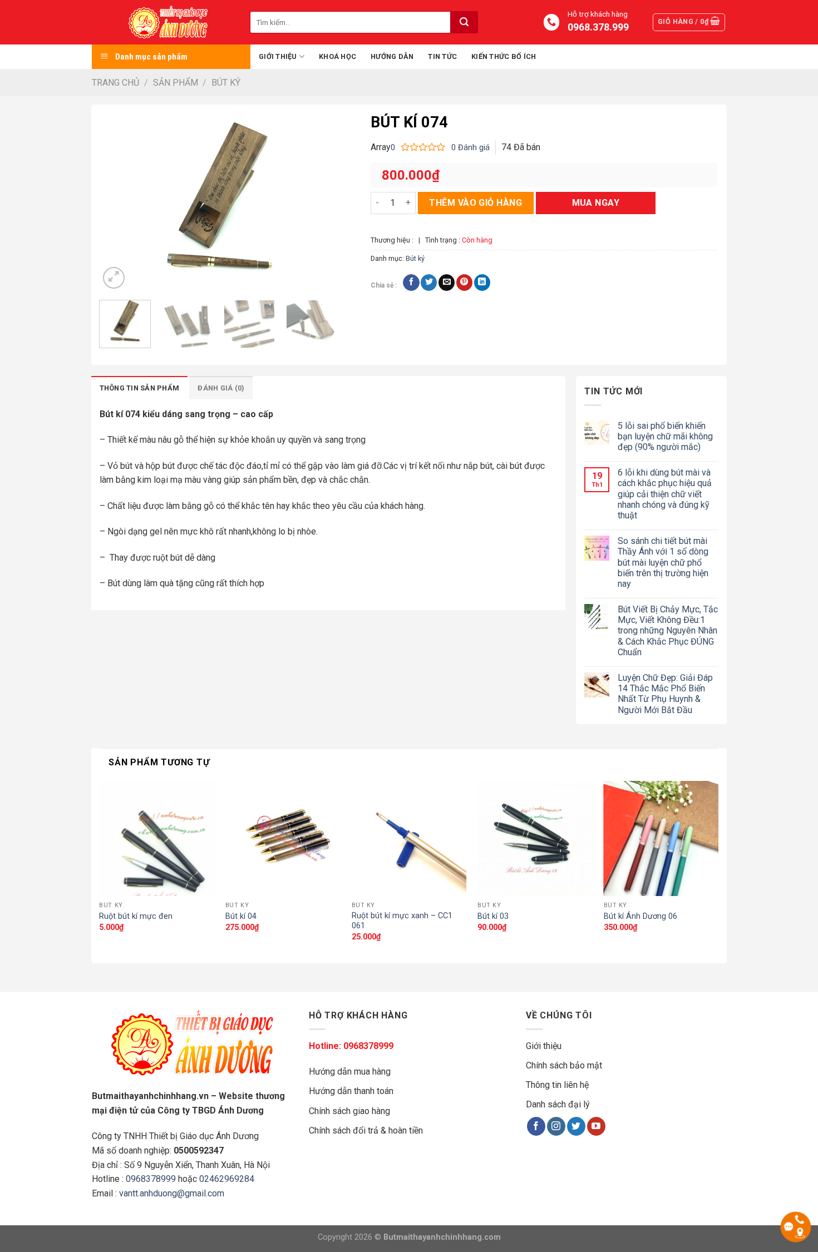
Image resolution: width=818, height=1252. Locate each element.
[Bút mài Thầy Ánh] (171, 22)
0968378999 (151, 1179)
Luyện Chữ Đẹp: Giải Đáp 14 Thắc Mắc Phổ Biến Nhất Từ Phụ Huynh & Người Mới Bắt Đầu (665, 693)
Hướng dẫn (392, 56)
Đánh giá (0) (221, 388)
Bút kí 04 (241, 916)
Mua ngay (596, 202)
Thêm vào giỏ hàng (475, 202)
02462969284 (226, 1179)
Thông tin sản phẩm (140, 388)
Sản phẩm (175, 82)
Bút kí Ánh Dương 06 (640, 916)
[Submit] (464, 22)
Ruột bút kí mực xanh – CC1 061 (402, 921)
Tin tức (442, 56)
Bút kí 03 (493, 916)
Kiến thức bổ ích (503, 56)
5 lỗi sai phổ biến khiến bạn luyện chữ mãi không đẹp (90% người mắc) (665, 436)
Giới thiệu (278, 56)
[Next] (318, 202)
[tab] (139, 387)
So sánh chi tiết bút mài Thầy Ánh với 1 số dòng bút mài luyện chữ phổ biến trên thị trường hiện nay (663, 562)
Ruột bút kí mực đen (136, 916)
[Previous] (118, 202)
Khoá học (337, 56)
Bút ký (225, 82)
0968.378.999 (598, 27)
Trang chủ (115, 82)
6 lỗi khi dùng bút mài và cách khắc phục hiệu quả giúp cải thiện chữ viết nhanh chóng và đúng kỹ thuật (665, 494)
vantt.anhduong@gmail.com (171, 1193)
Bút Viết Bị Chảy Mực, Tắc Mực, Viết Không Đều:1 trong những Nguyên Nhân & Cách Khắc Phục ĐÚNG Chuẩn (668, 630)
